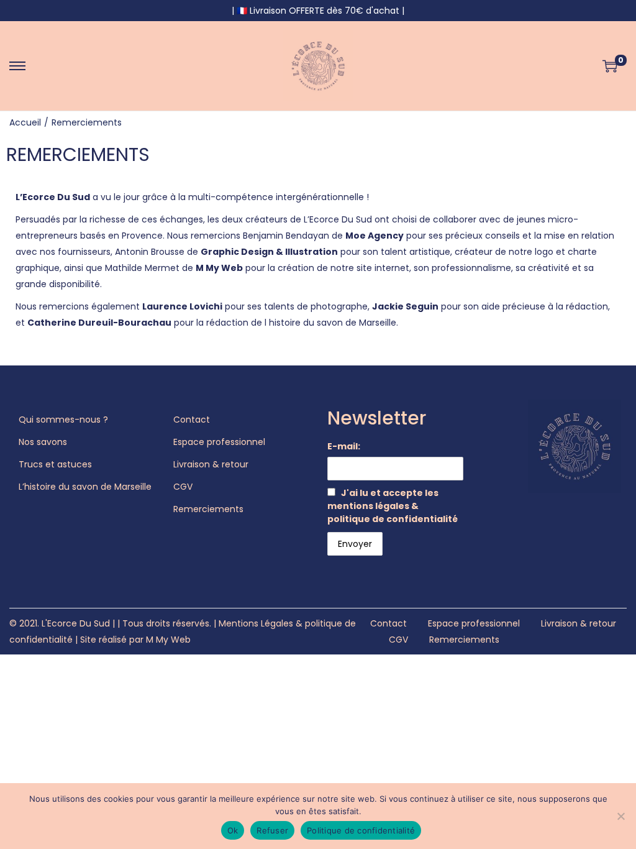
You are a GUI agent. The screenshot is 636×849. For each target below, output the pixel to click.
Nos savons (43, 442)
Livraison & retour (210, 464)
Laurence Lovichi (182, 306)
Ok (232, 830)
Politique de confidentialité (361, 830)
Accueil (25, 122)
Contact (191, 419)
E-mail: (343, 446)
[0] (609, 65)
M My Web (219, 268)
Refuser (272, 830)
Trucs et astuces (55, 464)
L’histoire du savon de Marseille (85, 486)
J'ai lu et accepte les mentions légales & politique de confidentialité (392, 506)
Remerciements (208, 509)
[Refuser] (620, 816)
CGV (183, 486)
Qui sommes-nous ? (63, 419)
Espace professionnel (219, 442)
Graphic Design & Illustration (269, 252)
